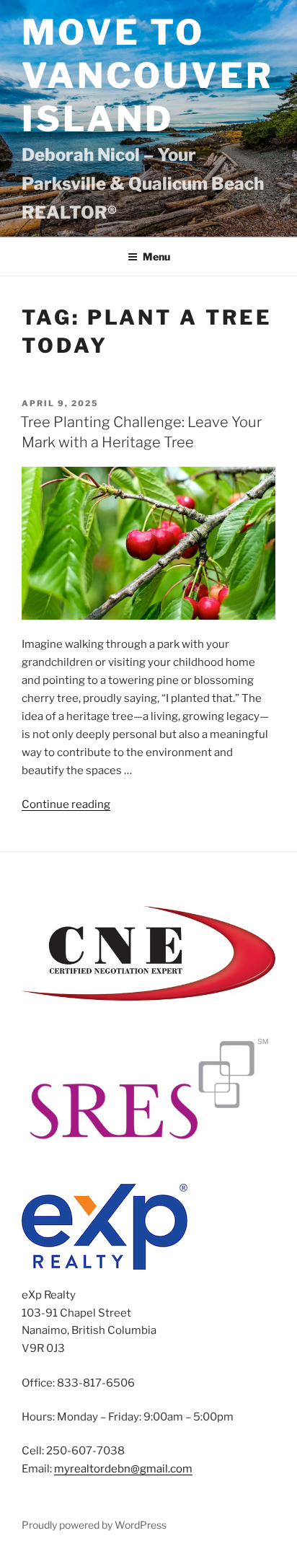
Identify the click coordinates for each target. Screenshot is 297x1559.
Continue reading (66, 804)
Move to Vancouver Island (148, 76)
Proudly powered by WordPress (94, 1525)
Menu (156, 256)
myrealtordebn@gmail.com (123, 1468)
